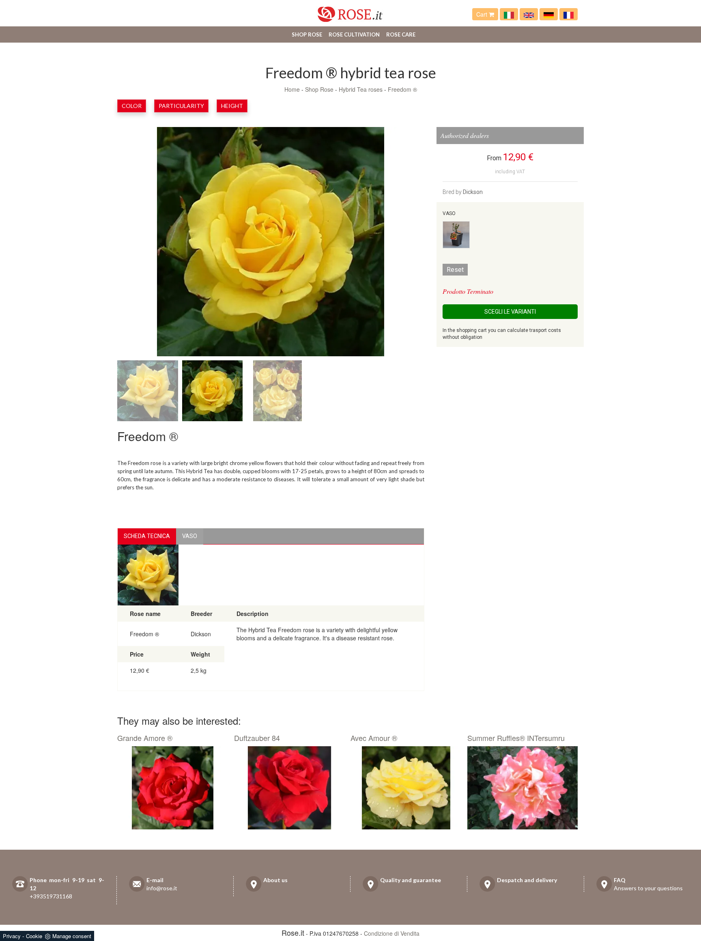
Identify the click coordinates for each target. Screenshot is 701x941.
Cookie (34, 936)
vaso (189, 536)
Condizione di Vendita (391, 933)
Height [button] (232, 105)
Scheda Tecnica (147, 536)
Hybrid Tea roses (361, 89)
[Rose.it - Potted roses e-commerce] (529, 14)
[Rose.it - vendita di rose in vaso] (509, 14)
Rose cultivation (354, 34)
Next (396, 243)
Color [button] (132, 105)
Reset (455, 269)
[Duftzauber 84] (289, 788)
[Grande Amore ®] (172, 788)
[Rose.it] (350, 11)
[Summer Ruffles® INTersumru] (522, 788)
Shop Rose (307, 34)
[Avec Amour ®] (405, 788)
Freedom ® (402, 89)
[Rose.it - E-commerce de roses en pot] (568, 14)
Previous (146, 243)
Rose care (400, 34)
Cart (482, 14)
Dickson (473, 192)
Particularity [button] (181, 105)
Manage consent (71, 936)
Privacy (12, 936)
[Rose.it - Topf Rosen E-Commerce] (549, 14)
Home (292, 89)
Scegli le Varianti (510, 311)
